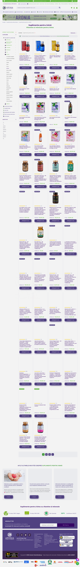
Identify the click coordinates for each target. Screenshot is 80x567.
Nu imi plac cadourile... (52, 290)
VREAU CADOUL (52, 286)
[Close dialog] (63, 273)
